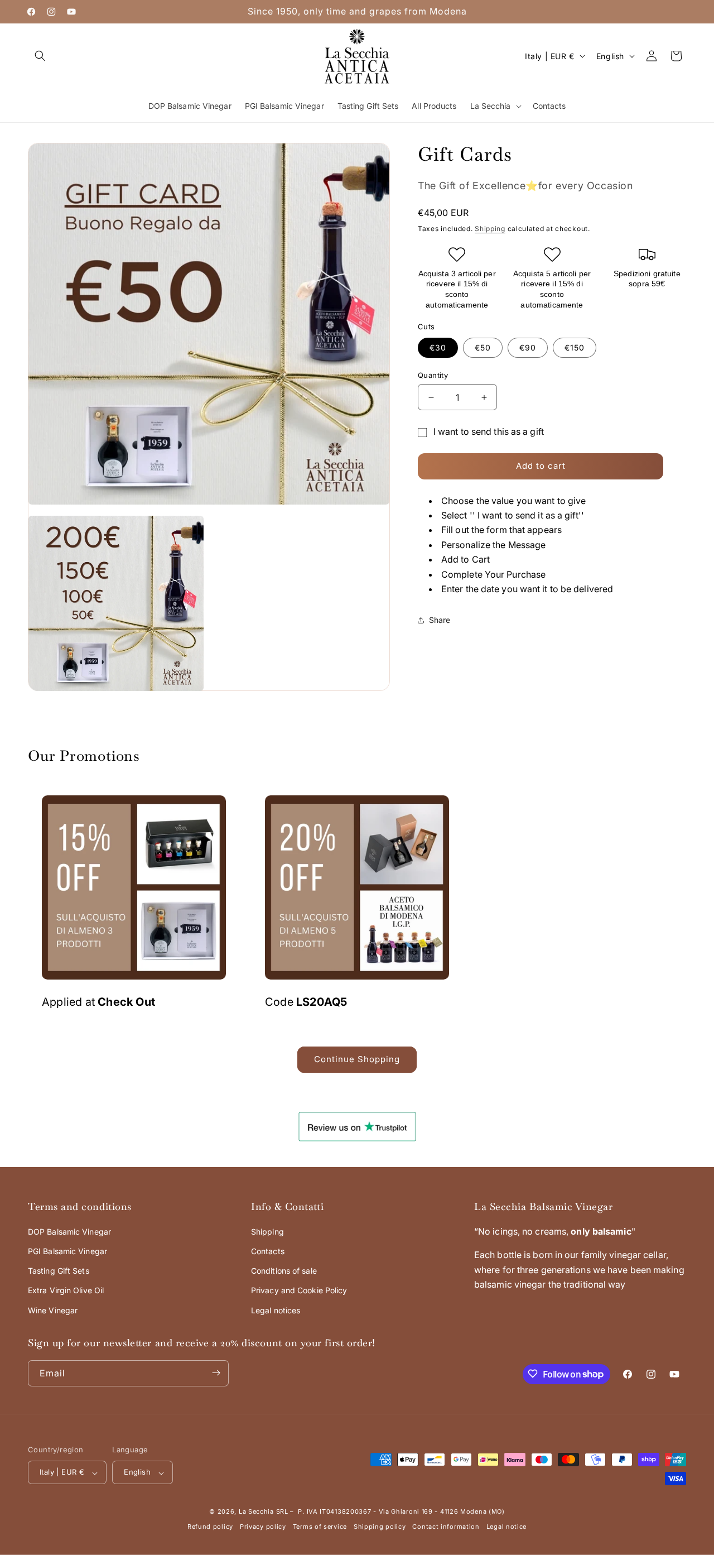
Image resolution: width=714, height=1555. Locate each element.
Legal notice (506, 1527)
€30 (438, 347)
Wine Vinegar (53, 1310)
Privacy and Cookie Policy (299, 1290)
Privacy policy (263, 1527)
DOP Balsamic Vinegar (69, 1231)
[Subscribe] (216, 1373)
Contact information (445, 1527)
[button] (40, 56)
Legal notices (275, 1310)
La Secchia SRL (263, 1512)
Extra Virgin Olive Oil (66, 1290)
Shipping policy (380, 1527)
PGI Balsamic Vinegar (67, 1251)
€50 (483, 347)
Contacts (267, 1251)
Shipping (490, 228)
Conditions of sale (284, 1270)
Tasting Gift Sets (58, 1270)
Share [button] (440, 620)
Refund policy (210, 1527)
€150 (575, 347)
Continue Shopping (357, 1059)
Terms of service (320, 1527)
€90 (527, 347)
